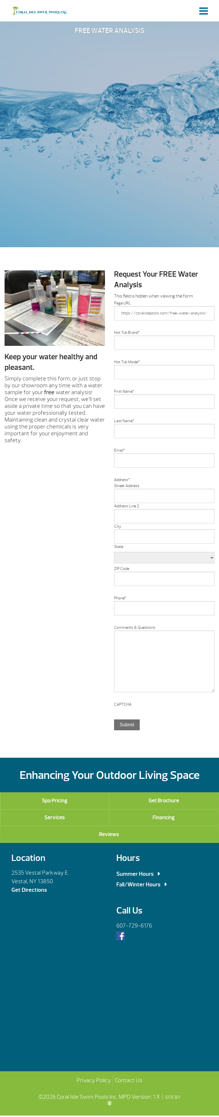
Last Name (124, 420)
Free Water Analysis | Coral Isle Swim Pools (39, 11)
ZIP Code (121, 568)
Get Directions (29, 889)
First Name (124, 391)
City (117, 526)
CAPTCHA (122, 704)
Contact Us (128, 1080)
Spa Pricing (55, 800)
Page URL (122, 303)
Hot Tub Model (127, 362)
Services (54, 817)
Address (122, 479)
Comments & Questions (134, 627)
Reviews (109, 834)
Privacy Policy (94, 1080)
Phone (120, 598)
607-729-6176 (134, 925)
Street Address (126, 485)
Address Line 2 (126, 506)
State (118, 546)
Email (119, 450)
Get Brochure (164, 800)
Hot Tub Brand (127, 332)
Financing (164, 817)
